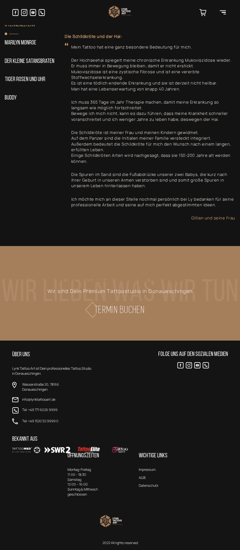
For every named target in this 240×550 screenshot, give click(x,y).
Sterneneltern (20, 25)
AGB (142, 477)
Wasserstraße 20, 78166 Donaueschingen (40, 387)
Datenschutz (148, 485)
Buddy (11, 98)
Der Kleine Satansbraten (29, 61)
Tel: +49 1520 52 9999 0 (40, 421)
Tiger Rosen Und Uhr (25, 80)
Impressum (147, 469)
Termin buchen (120, 310)
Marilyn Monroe (20, 43)
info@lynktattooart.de (38, 399)
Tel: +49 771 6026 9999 (40, 409)
